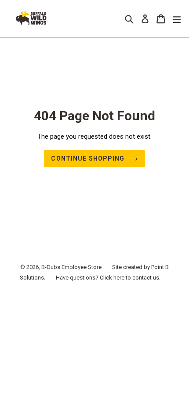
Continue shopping (87, 158)
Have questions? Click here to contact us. (108, 277)
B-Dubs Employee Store (71, 267)
